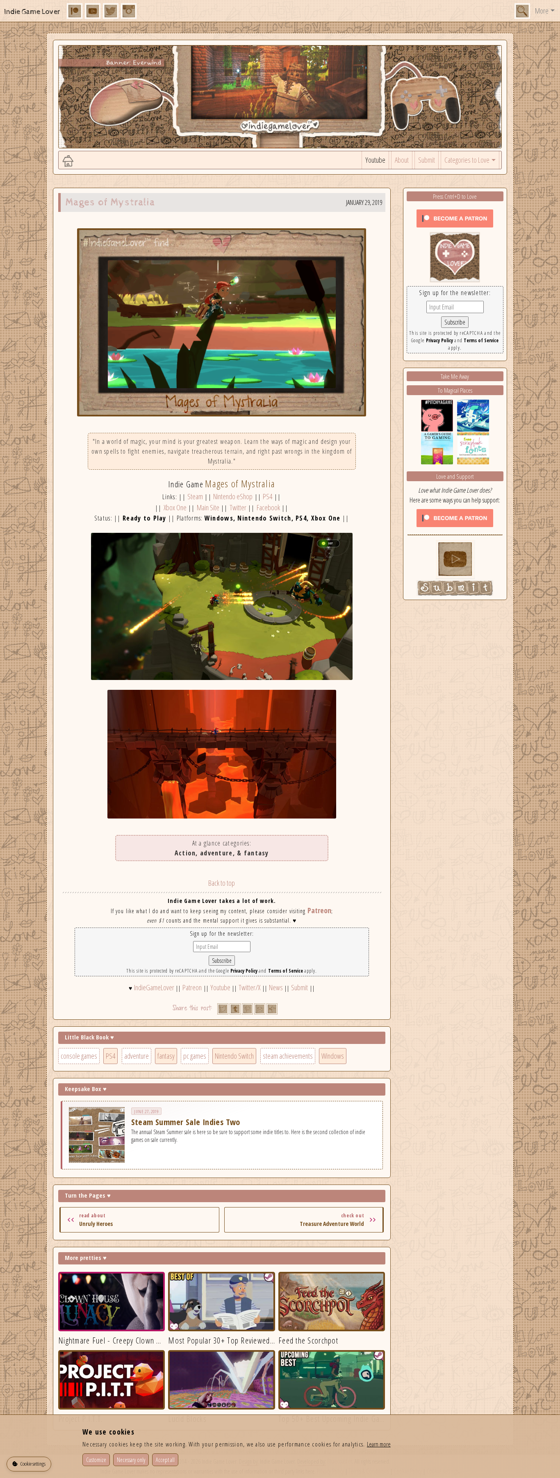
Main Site (208, 507)
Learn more (379, 1444)
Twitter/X (249, 987)
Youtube (375, 160)
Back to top (221, 883)
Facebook (268, 507)
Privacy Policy (243, 970)
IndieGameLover (154, 987)
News (276, 987)
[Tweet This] (222, 1008)
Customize (96, 1460)
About (402, 160)
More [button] (542, 11)
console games (79, 1056)
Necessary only (131, 1460)
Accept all (165, 1460)
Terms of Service (285, 970)
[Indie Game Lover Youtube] (454, 256)
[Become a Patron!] (455, 218)
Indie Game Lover (32, 11)
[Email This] (259, 1008)
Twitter (238, 507)
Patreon (319, 910)
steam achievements (288, 1056)
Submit (426, 160)
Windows (332, 1056)
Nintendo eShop (233, 496)
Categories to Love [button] (466, 160)
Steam (195, 496)
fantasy (166, 1056)
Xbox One (175, 507)
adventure (136, 1056)
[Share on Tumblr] (235, 1008)
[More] (272, 1008)
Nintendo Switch (234, 1056)
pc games (194, 1056)
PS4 (267, 496)
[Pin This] (247, 1008)
